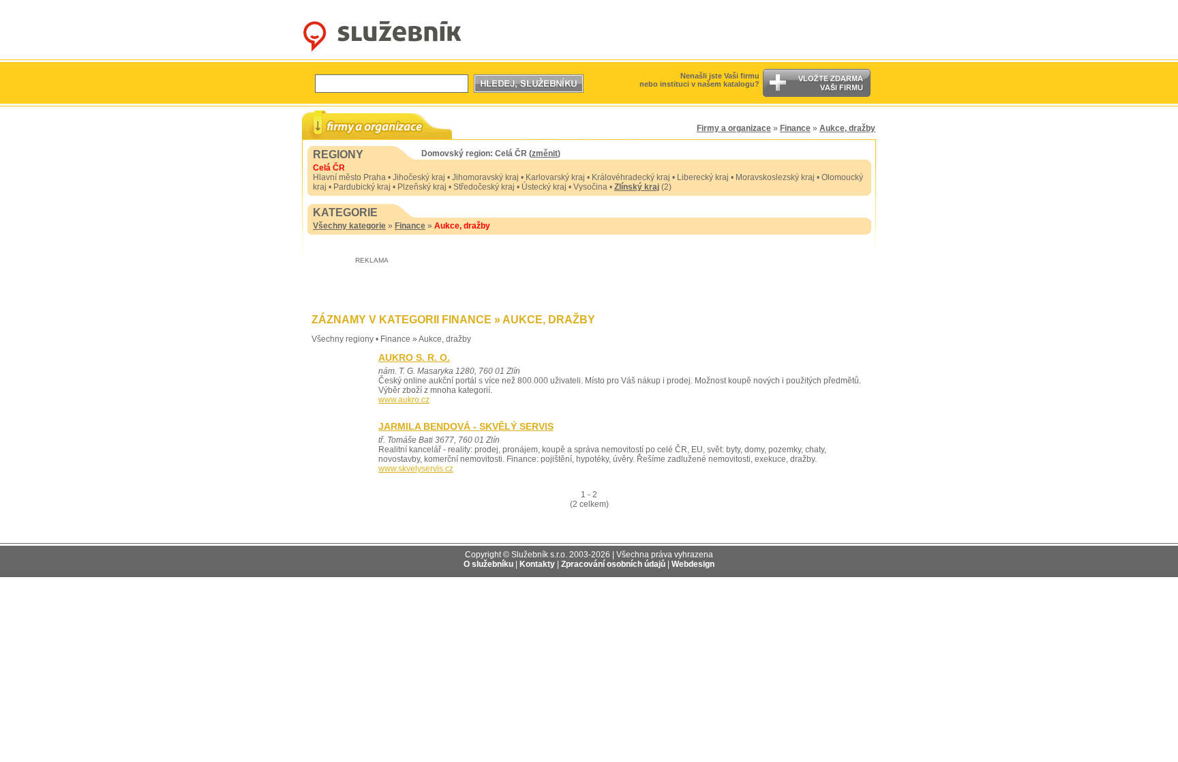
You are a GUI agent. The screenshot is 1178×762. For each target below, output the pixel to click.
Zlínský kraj (636, 187)
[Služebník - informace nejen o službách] (382, 52)
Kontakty (537, 564)
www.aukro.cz (403, 400)
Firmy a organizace (734, 128)
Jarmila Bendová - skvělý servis (466, 426)
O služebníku (488, 564)
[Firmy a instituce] (376, 124)
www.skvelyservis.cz (415, 468)
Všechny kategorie (349, 226)
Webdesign (692, 564)
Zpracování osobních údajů (613, 564)
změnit (545, 153)
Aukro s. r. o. (414, 357)
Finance (795, 128)
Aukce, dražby (847, 128)
